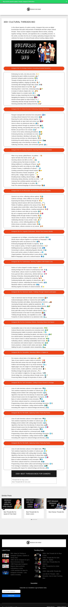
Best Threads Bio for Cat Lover (21, 482)
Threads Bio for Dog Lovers (20, 479)
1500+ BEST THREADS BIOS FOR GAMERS (33, 474)
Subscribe (11, 595)
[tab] (31, 519)
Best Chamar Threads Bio (56, 512)
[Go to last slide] (4, 508)
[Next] (64, 508)
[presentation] (11, 503)
